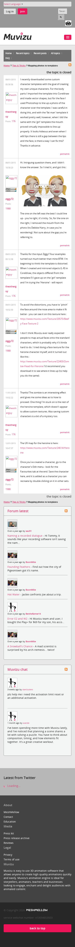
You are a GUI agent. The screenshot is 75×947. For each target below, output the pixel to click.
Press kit (9, 833)
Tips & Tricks (19, 65)
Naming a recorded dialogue (25, 535)
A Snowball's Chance (20, 646)
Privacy (8, 854)
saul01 (29, 531)
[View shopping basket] (68, 23)
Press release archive (16, 838)
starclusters (27, 689)
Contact (8, 817)
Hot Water (13, 594)
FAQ (7, 58)
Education (10, 821)
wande (26, 723)
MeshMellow (11, 812)
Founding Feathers (19, 566)
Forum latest (17, 511)
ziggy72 (9, 199)
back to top (37, 928)
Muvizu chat (17, 669)
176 (13, 121)
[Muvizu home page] (17, 35)
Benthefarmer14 (33, 614)
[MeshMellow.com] (36, 910)
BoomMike (31, 562)
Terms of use (11, 859)
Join (22, 11)
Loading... (13, 786)
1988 (8, 208)
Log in (10, 11)
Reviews (8, 843)
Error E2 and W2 (17, 618)
